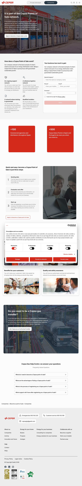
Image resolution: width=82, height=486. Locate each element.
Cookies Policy (28, 459)
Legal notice (18, 459)
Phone (46, 83)
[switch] (32, 248)
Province (46, 90)
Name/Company (48, 77)
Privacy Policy (8, 459)
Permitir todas (64, 259)
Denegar (17, 259)
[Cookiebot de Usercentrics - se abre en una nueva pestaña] (69, 225)
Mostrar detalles (68, 254)
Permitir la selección (41, 259)
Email (60, 83)
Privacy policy (61, 96)
